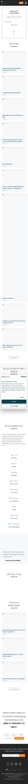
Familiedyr (14, 475)
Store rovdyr (14, 518)
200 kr (14, 17)
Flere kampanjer (14, 689)
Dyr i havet (14, 458)
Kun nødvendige (14, 406)
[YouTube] (16, 764)
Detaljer (22, 397)
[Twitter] (12, 764)
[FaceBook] (7, 764)
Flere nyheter (14, 357)
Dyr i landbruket (14, 501)
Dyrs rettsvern (14, 484)
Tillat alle (14, 401)
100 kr (9, 17)
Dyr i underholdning (14, 527)
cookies (22, 779)
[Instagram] (20, 764)
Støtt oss (21, 2)
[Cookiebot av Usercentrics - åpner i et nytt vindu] (20, 377)
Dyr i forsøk (14, 492)
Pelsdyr (14, 509)
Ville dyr (14, 466)
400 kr (19, 17)
